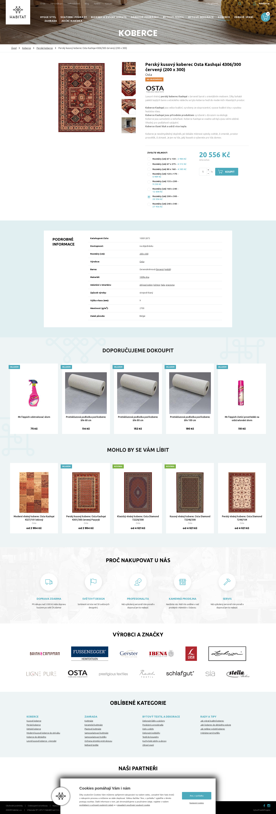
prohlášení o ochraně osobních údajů (96, 805)
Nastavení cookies (196, 803)
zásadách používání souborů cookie (133, 805)
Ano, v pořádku (197, 796)
